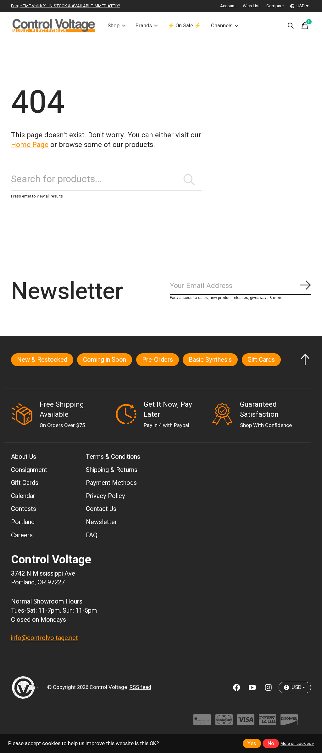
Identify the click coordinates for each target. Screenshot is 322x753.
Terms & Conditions (113, 456)
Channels (221, 26)
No (271, 743)
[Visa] (245, 722)
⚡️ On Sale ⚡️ (184, 26)
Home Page (29, 145)
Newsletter (101, 522)
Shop (113, 26)
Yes (251, 743)
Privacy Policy (105, 496)
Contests (23, 508)
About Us (23, 456)
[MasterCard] (224, 722)
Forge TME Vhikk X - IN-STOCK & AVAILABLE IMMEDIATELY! (65, 6)
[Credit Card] (202, 722)
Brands (144, 26)
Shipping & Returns (111, 469)
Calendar (23, 496)
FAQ (91, 535)
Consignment (29, 469)
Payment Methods (111, 482)
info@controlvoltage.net (44, 637)
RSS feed (140, 687)
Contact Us (101, 508)
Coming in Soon (104, 359)
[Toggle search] (291, 25)
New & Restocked (42, 359)
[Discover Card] (289, 722)
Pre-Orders (157, 359)
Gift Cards (261, 359)
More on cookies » (297, 743)
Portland (23, 522)
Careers (22, 535)
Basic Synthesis (210, 359)
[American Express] (267, 722)
